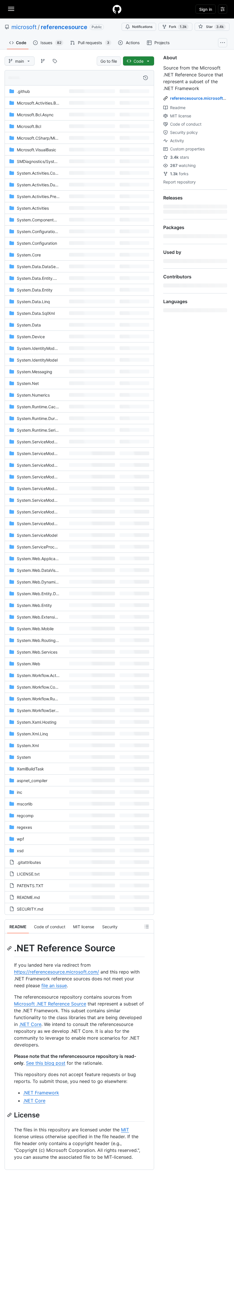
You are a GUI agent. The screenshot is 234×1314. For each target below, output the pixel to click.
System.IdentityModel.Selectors (46, 348)
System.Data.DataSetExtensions (47, 266)
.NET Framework (41, 1092)
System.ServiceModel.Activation (47, 441)
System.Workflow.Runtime (41, 698)
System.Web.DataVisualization (45, 570)
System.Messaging (34, 371)
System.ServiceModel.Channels (46, 465)
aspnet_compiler (32, 780)
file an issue (54, 985)
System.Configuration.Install (43, 231)
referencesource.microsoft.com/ (202, 98)
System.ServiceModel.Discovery (47, 476)
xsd (20, 850)
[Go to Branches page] (43, 61)
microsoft (24, 27)
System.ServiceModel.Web (42, 523)
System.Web (28, 663)
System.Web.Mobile (35, 628)
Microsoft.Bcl (29, 126)
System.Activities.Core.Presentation (50, 173)
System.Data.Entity (35, 289)
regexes (24, 827)
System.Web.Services (37, 652)
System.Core (29, 254)
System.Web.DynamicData (41, 582)
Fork (178, 27)
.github (23, 91)
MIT (125, 1130)
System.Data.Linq (33, 301)
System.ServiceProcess (39, 546)
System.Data (29, 325)
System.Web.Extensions (39, 617)
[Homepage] (117, 9)
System (24, 757)
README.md (28, 897)
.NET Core (30, 1024)
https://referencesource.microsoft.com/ (56, 972)
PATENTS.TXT (30, 885)
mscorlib (25, 803)
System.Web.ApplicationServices (47, 558)
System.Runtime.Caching (40, 406)
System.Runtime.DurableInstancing (49, 418)
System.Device (31, 336)
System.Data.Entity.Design (41, 278)
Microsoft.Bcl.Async (35, 114)
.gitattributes (29, 862)
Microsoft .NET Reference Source (50, 1004)
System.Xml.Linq (32, 733)
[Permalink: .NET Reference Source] (10, 948)
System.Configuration (37, 243)
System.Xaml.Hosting (37, 722)
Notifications (142, 27)
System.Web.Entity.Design (41, 593)
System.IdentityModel (37, 360)
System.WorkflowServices (41, 710)
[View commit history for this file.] (145, 78)
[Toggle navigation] (11, 9)
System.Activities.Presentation (45, 196)
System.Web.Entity (34, 605)
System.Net (28, 383)
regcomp (25, 815)
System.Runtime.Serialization (44, 430)
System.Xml (28, 745)
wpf (20, 838)
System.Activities (33, 208)
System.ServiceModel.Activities (46, 453)
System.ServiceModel (37, 535)
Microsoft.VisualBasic (36, 149)
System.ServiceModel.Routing (45, 500)
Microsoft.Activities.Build (39, 103)
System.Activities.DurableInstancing (50, 184)
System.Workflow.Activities (42, 675)
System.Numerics (33, 395)
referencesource (64, 27)
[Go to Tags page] (55, 61)
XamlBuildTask (30, 768)
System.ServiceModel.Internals (45, 488)
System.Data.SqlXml (36, 313)
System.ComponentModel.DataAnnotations (57, 219)
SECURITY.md (30, 909)
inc (19, 792)
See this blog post (45, 1063)
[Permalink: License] (10, 1115)
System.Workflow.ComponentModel (50, 687)
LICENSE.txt (28, 874)
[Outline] (147, 926)
